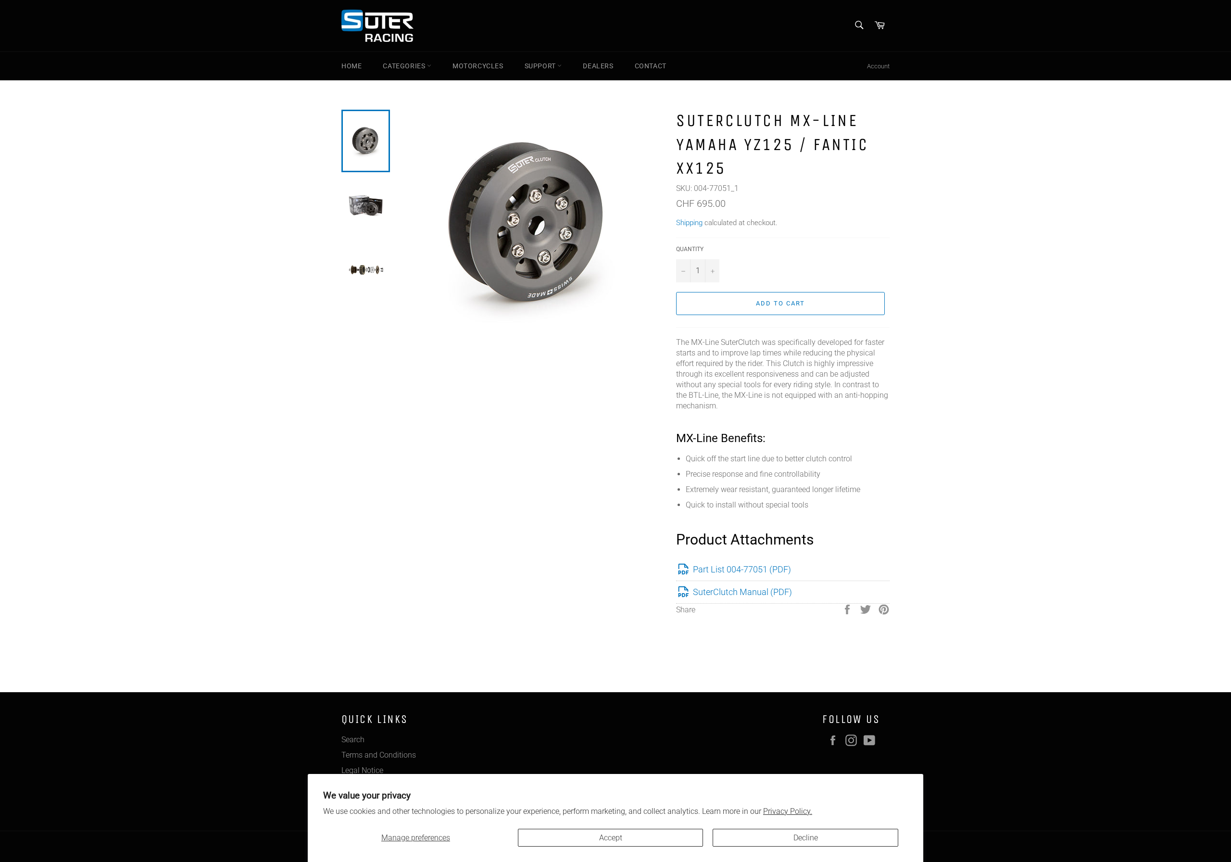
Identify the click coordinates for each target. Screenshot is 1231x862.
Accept (610, 837)
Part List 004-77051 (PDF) (742, 569)
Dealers (598, 66)
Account (878, 66)
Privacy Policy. (787, 811)
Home (351, 66)
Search (352, 739)
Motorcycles (477, 66)
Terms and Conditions (378, 755)
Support (541, 66)
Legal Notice (362, 770)
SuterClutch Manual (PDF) (742, 592)
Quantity (689, 249)
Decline (805, 837)
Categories (405, 66)
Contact (650, 66)
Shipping (689, 222)
